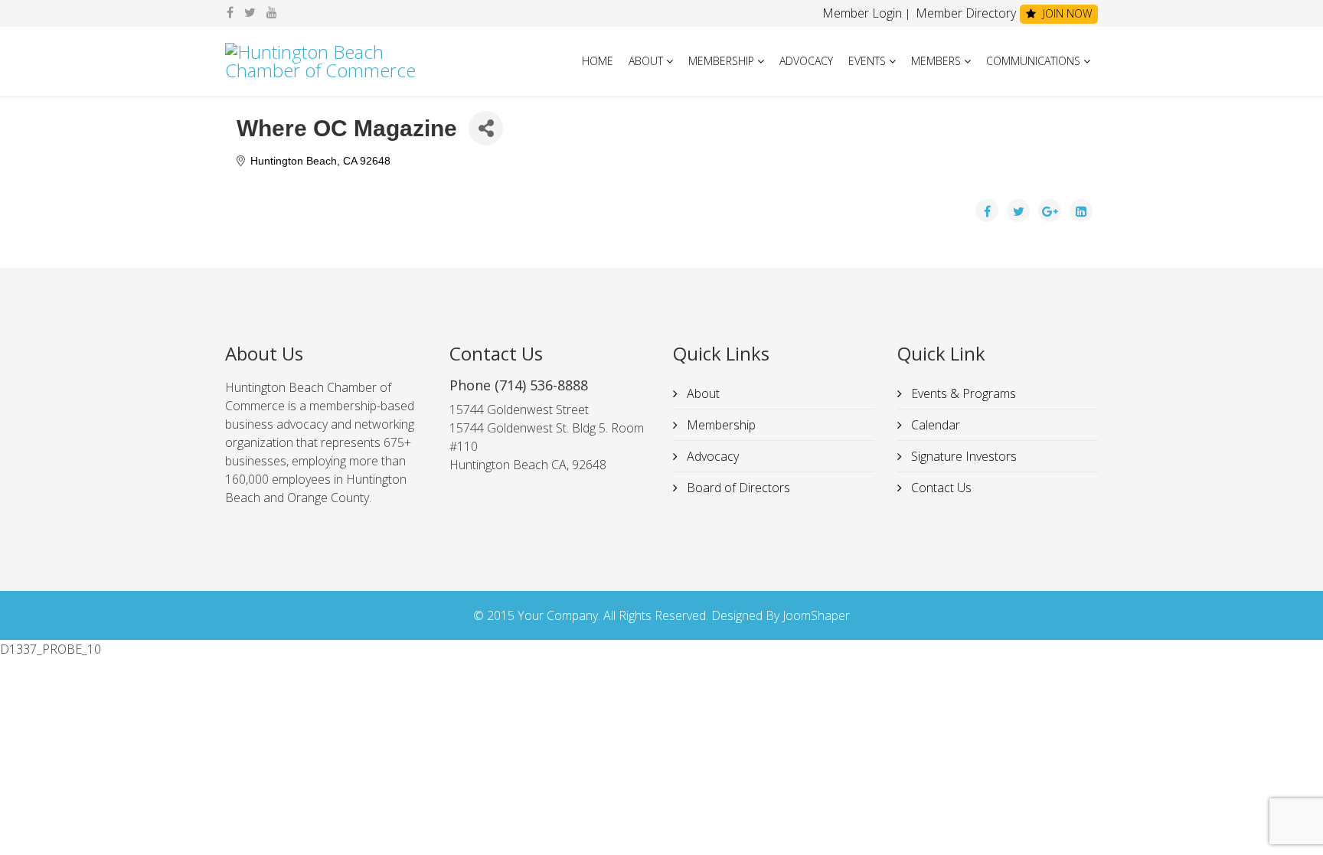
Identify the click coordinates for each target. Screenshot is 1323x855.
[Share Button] (486, 128)
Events (867, 61)
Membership (721, 61)
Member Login (862, 13)
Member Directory (964, 13)
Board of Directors (737, 487)
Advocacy (806, 61)
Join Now (1066, 13)
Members (936, 61)
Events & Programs (962, 393)
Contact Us (940, 487)
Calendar (934, 424)
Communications (1033, 61)
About (646, 61)
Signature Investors (962, 456)
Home (597, 61)
